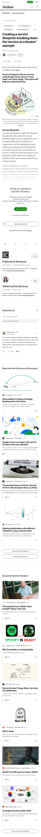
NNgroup (20, 125)
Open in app (5, 2)
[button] (9, 26)
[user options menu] (37, 6)
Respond (33, 323)
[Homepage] (8, 7)
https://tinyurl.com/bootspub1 (15, 270)
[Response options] (37, 333)
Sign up (30, 2)
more (10, 347)
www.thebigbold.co (28, 295)
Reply (17, 351)
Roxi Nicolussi (11, 55)
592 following (17, 290)
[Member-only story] (3, 411)
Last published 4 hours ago (21, 265)
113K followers (6, 265)
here (18, 70)
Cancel (26, 323)
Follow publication (18, 13)
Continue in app (20, 209)
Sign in (37, 2)
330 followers (6, 290)
